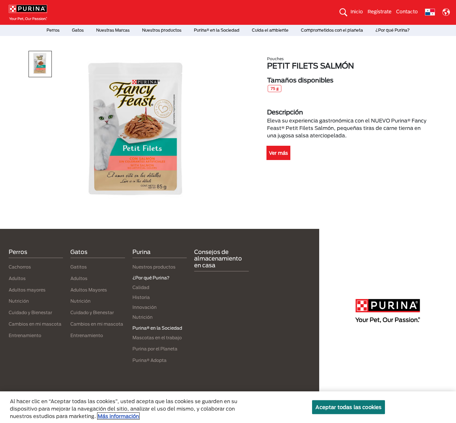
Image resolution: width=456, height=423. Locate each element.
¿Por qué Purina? (392, 30)
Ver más (278, 153)
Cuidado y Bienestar (30, 312)
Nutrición (19, 301)
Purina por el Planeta (154, 348)
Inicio (357, 11)
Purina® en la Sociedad (216, 30)
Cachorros (20, 266)
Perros (53, 30)
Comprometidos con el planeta (332, 30)
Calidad (140, 287)
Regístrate (379, 11)
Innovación (144, 307)
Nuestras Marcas (113, 30)
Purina (141, 251)
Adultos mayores (27, 289)
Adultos (17, 278)
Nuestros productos (161, 30)
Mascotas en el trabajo (157, 337)
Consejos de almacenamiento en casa (218, 258)
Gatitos (78, 266)
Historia (141, 297)
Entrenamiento (25, 335)
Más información (118, 416)
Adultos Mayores (88, 289)
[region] (228, 407)
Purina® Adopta (149, 360)
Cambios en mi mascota (35, 324)
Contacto (407, 11)
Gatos (78, 30)
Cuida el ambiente (270, 30)
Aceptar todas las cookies (348, 407)
